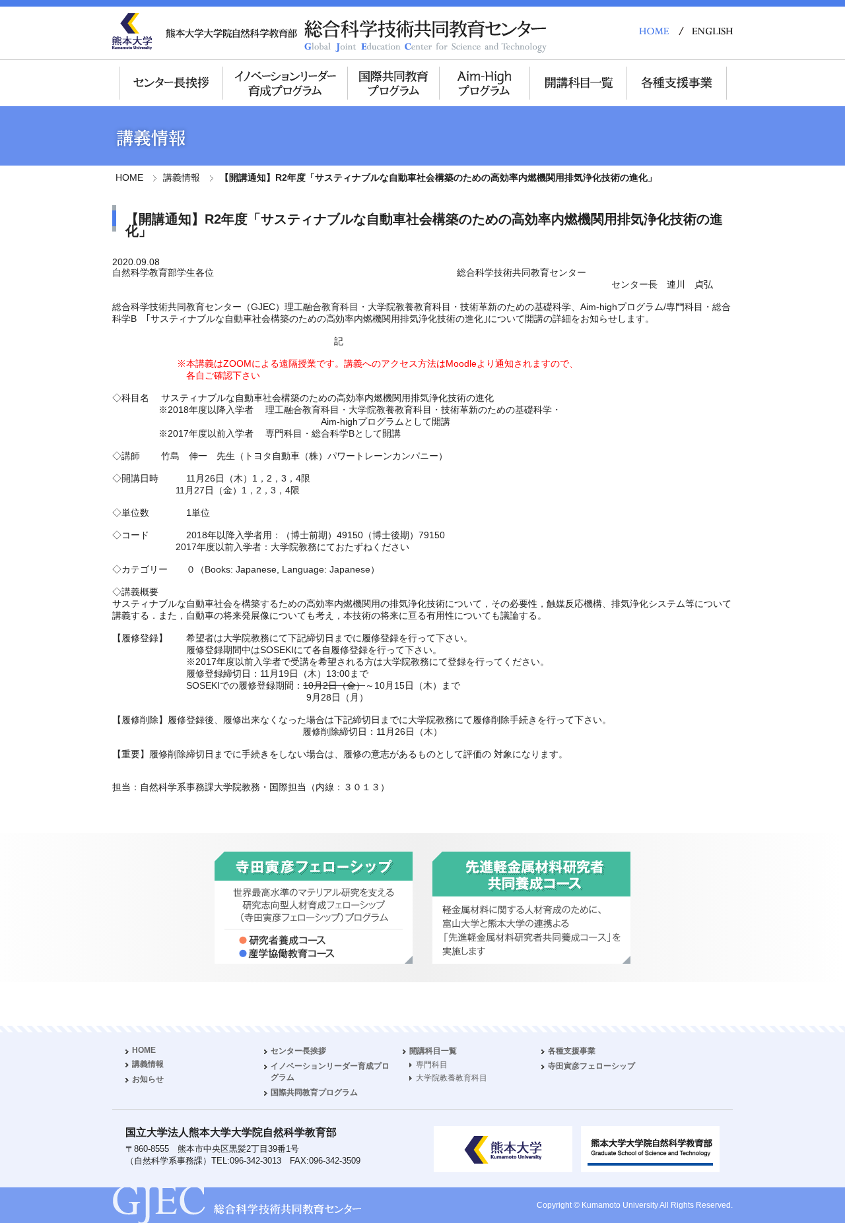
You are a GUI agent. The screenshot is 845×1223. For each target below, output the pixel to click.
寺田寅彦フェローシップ (591, 1066)
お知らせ (148, 1079)
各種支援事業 (571, 1050)
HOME (129, 177)
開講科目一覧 (433, 1050)
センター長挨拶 (298, 1050)
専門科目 (432, 1064)
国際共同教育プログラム (314, 1092)
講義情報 (181, 177)
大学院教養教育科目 (451, 1077)
